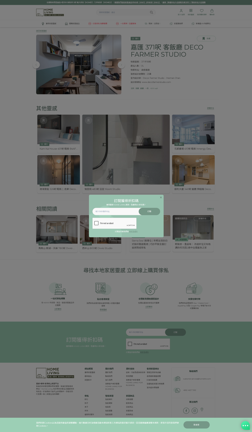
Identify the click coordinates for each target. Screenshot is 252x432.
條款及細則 (133, 231)
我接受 (197, 425)
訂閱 (149, 211)
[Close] (161, 197)
